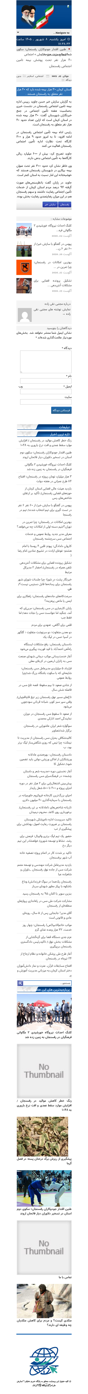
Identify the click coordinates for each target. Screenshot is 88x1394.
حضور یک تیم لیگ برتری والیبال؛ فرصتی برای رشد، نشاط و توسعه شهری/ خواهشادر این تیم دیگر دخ (45, 840)
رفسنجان (64, 204)
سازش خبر (50, 204)
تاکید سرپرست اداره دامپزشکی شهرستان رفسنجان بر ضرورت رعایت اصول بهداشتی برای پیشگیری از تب (44, 824)
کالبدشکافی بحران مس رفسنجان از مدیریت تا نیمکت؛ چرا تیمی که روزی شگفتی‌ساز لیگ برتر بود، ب (45, 742)
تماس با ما (65, 1277)
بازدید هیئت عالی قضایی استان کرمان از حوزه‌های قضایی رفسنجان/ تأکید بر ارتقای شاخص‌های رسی (47, 493)
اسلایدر (30, 76)
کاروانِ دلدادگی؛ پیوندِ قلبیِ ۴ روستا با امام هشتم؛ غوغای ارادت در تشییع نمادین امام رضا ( (45, 550)
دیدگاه (67, 348)
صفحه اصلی (44, 54)
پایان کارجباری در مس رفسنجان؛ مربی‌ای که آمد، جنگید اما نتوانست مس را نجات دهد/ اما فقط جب (45, 613)
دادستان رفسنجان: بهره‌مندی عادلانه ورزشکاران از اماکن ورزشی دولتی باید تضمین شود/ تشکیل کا (46, 759)
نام (69, 376)
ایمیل (67, 386)
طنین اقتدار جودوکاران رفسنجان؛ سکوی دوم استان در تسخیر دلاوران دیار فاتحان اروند (44, 1211)
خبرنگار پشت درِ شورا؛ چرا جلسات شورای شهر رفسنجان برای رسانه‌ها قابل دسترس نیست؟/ (45, 584)
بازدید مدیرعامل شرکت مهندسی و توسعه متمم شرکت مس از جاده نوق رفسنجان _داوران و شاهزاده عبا (44, 869)
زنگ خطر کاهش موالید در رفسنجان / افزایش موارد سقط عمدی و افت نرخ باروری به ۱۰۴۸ (44, 1105)
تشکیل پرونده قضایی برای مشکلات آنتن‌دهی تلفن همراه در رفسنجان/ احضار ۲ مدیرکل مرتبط (46, 567)
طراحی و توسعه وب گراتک (44, 1385)
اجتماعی (29, 54)
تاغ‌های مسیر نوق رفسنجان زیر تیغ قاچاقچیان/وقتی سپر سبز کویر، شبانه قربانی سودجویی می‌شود (44, 701)
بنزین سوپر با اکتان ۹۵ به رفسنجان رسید (47, 893)
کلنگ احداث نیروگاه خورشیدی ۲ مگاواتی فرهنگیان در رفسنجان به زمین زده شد (44, 1034)
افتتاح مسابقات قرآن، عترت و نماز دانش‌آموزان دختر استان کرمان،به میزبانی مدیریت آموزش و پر (44, 970)
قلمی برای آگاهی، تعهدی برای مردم (52, 625)
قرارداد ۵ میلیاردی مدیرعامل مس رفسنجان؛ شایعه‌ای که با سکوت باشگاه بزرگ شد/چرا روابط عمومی (46, 673)
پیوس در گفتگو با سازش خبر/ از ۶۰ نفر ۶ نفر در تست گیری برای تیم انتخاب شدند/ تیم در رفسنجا (45, 510)
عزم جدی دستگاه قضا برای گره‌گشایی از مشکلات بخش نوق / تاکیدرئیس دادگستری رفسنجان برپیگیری (46, 941)
